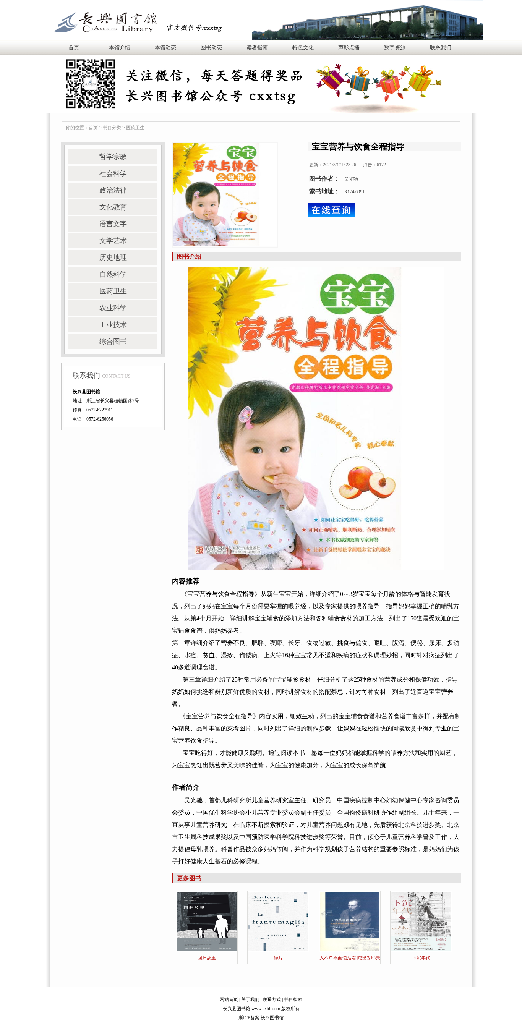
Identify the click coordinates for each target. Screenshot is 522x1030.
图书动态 (211, 47)
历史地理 (113, 257)
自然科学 (113, 274)
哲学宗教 (113, 156)
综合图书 (113, 341)
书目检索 (293, 999)
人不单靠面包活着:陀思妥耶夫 (349, 957)
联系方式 (272, 999)
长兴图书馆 (272, 1017)
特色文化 (303, 47)
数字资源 (394, 47)
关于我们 (250, 999)
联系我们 (440, 47)
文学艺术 (113, 241)
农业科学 (113, 308)
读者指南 (257, 47)
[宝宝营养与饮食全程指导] (225, 195)
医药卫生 (135, 127)
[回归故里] (206, 921)
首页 (73, 47)
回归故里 (207, 957)
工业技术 (113, 325)
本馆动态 (165, 47)
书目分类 (112, 127)
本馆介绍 (119, 47)
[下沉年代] (421, 921)
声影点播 (349, 47)
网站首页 (229, 999)
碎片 (278, 957)
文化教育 (113, 207)
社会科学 (113, 173)
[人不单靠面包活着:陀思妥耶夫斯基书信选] (349, 921)
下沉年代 (421, 957)
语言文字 (113, 224)
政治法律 (113, 190)
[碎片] (278, 921)
